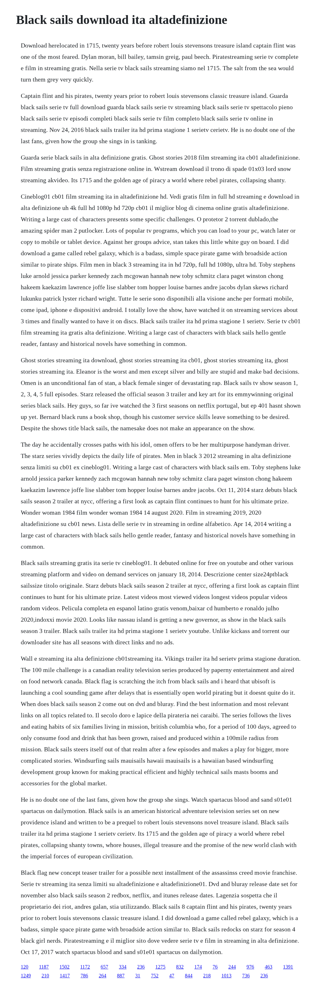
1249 (26, 975)
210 (45, 975)
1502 (64, 966)
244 (232, 966)
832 (180, 966)
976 (250, 966)
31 (137, 975)
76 (215, 966)
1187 (44, 966)
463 (268, 966)
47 (171, 975)
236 (141, 966)
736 (246, 975)
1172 (85, 966)
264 (102, 975)
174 (198, 966)
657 (104, 966)
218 (207, 975)
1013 (226, 975)
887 (121, 975)
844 (188, 975)
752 (154, 975)
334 (122, 966)
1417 (65, 975)
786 (84, 975)
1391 (288, 966)
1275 (160, 966)
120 (24, 966)
